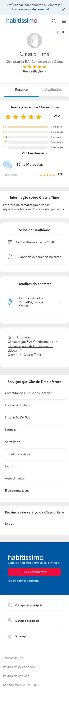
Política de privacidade (19, 667)
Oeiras (12, 355)
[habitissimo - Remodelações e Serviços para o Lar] (17, 21)
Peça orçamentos (34, 699)
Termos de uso (13, 658)
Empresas (24, 337)
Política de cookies (16, 676)
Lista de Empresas (17, 646)
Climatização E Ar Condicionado (29, 61)
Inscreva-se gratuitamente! (30, 9)
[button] (34, 606)
